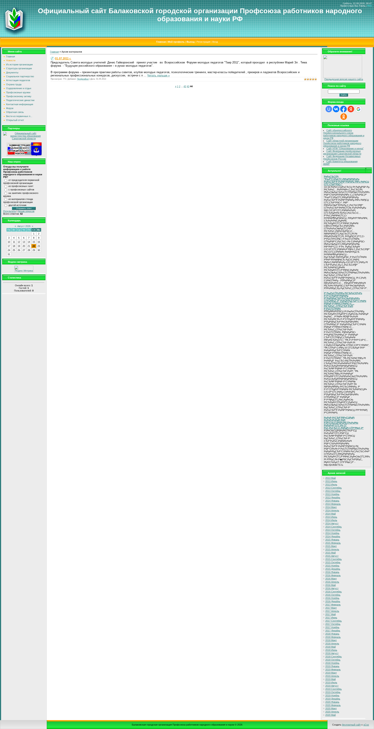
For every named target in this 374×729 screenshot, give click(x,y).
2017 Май (330, 614)
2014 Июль (331, 520)
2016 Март (331, 578)
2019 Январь (332, 666)
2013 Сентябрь (333, 487)
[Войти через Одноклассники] (343, 116)
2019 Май (330, 679)
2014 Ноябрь (332, 533)
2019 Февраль (333, 669)
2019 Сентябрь (333, 689)
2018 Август (332, 653)
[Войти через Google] (358, 109)
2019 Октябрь (332, 692)
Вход (215, 41)
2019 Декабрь (332, 698)
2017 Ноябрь (332, 627)
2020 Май (330, 715)
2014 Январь (332, 500)
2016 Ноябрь (332, 598)
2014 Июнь (331, 517)
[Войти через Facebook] (343, 109)
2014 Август (332, 523)
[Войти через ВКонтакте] (336, 109)
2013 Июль (331, 484)
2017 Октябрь (332, 624)
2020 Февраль (333, 705)
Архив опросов (26, 211)
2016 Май (330, 585)
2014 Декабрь (332, 536)
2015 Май (330, 552)
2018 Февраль (333, 637)
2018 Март (331, 640)
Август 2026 (24, 226)
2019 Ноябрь (332, 695)
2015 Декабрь (332, 569)
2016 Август (332, 588)
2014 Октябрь (332, 530)
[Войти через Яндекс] (351, 109)
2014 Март (331, 507)
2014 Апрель (332, 510)
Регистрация (203, 41)
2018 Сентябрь (333, 656)
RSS (369, 6)
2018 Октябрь (332, 659)
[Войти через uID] (329, 109)
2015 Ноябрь (332, 565)
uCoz (366, 724)
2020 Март (331, 708)
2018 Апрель (332, 643)
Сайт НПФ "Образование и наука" (345, 148)
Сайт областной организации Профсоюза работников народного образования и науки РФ (342, 143)
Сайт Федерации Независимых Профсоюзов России (342, 157)
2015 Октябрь (332, 562)
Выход (191, 41)
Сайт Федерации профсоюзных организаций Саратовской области (342, 152)
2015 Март (331, 546)
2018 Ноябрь (332, 663)
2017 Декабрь (332, 630)
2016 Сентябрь (333, 591)
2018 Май (330, 646)
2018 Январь (332, 633)
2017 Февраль (333, 604)
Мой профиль (176, 41)
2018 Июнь (331, 650)
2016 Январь (332, 572)
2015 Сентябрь (333, 559)
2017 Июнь (331, 617)
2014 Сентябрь (333, 526)
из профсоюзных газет (20, 186)
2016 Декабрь (332, 601)
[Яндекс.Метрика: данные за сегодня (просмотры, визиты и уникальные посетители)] (23, 269)
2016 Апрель (332, 582)
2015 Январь (332, 539)
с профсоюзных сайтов (21, 189)
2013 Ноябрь (332, 494)
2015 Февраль (333, 543)
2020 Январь (332, 702)
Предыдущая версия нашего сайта (343, 79)
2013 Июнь (331, 481)
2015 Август (332, 556)
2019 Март (331, 672)
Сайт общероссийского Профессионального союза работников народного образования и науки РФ (343, 134)
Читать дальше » (158, 75)
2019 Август (332, 685)
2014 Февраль (333, 504)
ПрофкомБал (83, 79)
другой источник (17, 205)
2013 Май (330, 478)
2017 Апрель (332, 611)
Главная (161, 41)
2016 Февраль (333, 575)
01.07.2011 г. (63, 58)
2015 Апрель (332, 549)
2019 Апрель (332, 676)
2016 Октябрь (332, 595)
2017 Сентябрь (333, 621)
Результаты (9, 211)
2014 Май (330, 513)
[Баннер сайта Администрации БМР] (24, 155)
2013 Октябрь (332, 491)
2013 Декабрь (332, 497)
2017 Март (331, 608)
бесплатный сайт (351, 724)
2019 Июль (331, 682)
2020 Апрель (332, 711)
